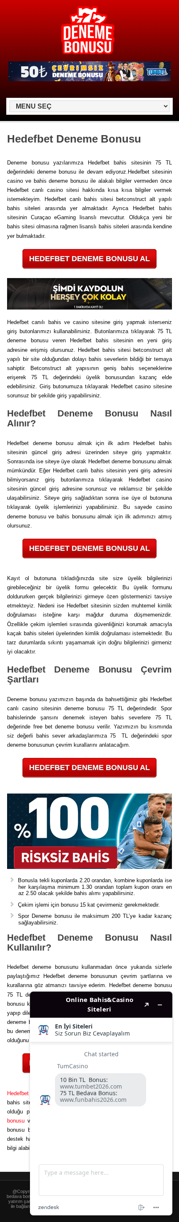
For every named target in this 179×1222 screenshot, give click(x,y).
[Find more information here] (101, 1103)
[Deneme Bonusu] (87, 53)
